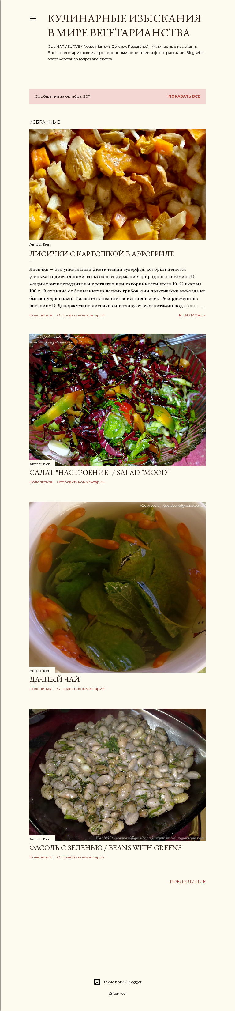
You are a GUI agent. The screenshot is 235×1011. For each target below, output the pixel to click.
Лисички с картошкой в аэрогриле (101, 253)
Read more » (192, 315)
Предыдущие (188, 882)
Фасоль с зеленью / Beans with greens (105, 847)
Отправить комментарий (81, 315)
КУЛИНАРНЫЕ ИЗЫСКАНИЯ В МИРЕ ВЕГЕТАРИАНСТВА (124, 25)
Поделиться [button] (40, 315)
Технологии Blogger (122, 981)
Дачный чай (54, 679)
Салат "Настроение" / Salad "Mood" (99, 472)
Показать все (184, 96)
